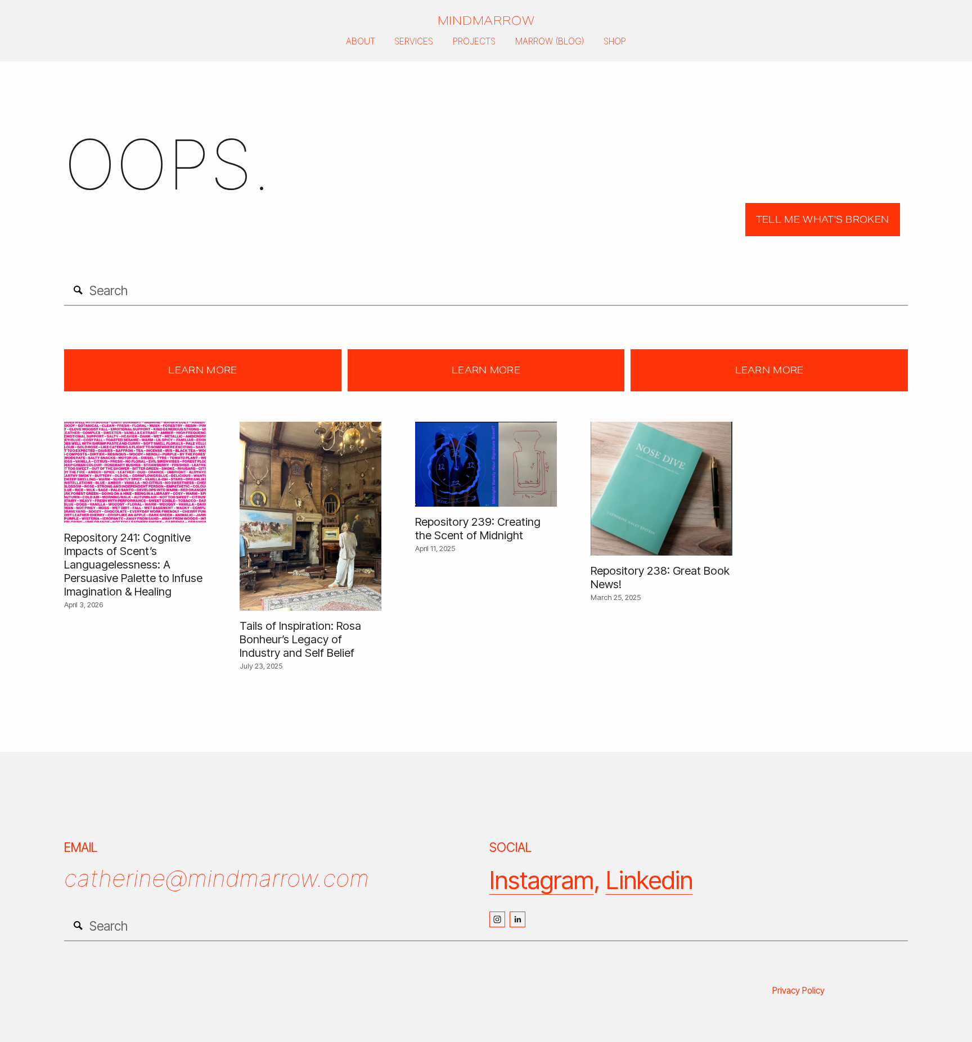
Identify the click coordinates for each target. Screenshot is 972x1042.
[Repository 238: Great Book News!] (661, 489)
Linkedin (649, 880)
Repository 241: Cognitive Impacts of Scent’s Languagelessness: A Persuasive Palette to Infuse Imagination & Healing (133, 564)
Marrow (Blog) (549, 41)
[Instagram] (497, 919)
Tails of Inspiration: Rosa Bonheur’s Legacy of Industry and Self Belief (300, 639)
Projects (474, 41)
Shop (615, 41)
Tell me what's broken (822, 219)
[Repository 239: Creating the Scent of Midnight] (486, 464)
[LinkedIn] (517, 919)
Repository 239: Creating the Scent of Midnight (478, 528)
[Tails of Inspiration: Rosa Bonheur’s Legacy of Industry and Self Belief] (310, 516)
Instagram (541, 880)
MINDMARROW (486, 20)
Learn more (202, 370)
